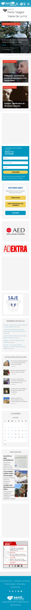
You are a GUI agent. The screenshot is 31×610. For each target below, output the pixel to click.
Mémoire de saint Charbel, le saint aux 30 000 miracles (18, 371)
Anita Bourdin (6, 49)
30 (26, 437)
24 (5, 437)
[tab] (10, 543)
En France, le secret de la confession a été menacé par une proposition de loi (18, 380)
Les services (26, 581)
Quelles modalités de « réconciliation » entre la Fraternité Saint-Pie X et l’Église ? (19, 399)
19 (12, 434)
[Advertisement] (15, 128)
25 (8, 437)
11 (8, 430)
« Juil (4, 444)
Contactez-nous (15, 587)
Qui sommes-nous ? (6, 581)
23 (26, 434)
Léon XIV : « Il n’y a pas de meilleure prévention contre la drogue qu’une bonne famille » (14, 346)
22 (22, 434)
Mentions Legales (10, 584)
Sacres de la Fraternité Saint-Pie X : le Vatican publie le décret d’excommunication (19, 362)
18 (8, 434)
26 (12, 437)
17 (5, 434)
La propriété (17, 581)
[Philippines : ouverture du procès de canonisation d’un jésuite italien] (15, 71)
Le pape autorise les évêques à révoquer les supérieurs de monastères (19, 390)
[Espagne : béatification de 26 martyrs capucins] (15, 97)
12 (12, 430)
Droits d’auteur (21, 584)
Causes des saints (9, 61)
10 (5, 430)
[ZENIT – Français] (8, 3)
